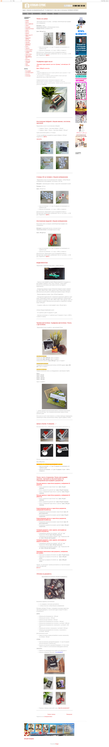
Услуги (30, 13)
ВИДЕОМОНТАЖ (42, 263)
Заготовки (44, 13)
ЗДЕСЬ (47, 55)
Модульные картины (28, 38)
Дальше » (39, 567)
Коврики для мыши (29, 28)
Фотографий (28, 71)
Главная (25, 13)
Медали (27, 33)
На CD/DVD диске (29, 72)
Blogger (57, 743)
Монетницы (27, 40)
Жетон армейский (29, 23)
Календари (27, 27)
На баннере (27, 75)
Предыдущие (69, 714)
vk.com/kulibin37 (59, 652)
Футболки (27, 59)
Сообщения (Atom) (48, 716)
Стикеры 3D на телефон (28, 52)
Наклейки (27, 42)
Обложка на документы (44, 574)
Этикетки (27, 65)
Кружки (27, 30)
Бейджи (27, 20)
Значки (26, 25)
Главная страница (51, 714)
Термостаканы (28, 54)
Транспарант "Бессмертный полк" (28, 57)
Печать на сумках (42, 19)
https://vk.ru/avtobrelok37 (63, 708)
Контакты (56, 13)
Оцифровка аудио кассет (45, 61)
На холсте (27, 74)
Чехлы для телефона (27, 62)
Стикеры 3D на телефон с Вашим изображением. (52, 177)
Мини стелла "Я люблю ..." (28, 36)
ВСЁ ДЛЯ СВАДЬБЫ (29, 738)
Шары (26, 64)
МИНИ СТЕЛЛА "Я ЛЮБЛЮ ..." (46, 424)
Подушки (27, 48)
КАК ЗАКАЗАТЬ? (36, 13)
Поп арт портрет (28, 49)
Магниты (27, 31)
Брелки (27, 22)
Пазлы (26, 46)
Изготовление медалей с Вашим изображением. (52, 221)
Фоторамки (50, 13)
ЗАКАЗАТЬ (39, 139)
